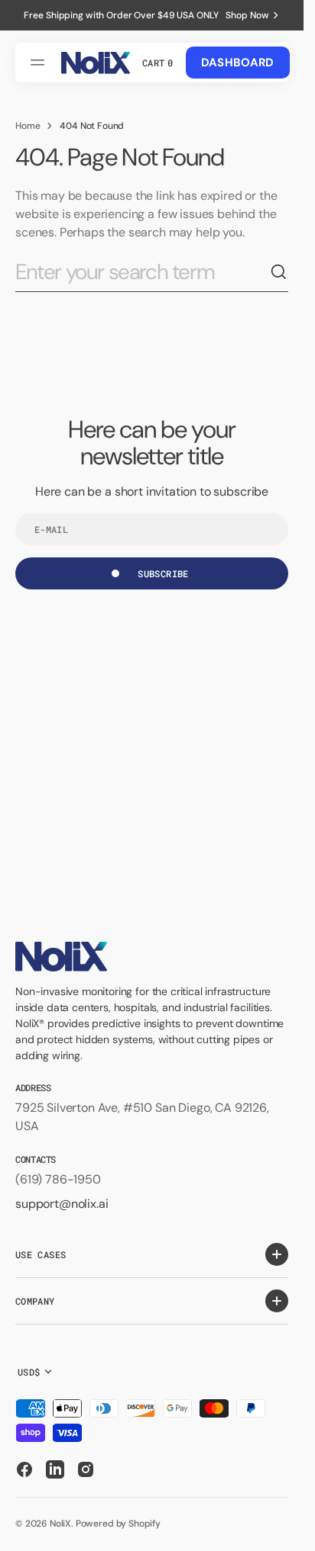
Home (27, 126)
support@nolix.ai (61, 1204)
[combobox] (142, 272)
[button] (40, 62)
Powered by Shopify (118, 1523)
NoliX (60, 1523)
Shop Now (247, 15)
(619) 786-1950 (58, 1179)
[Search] (279, 272)
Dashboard (237, 62)
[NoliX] (95, 62)
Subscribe (163, 573)
